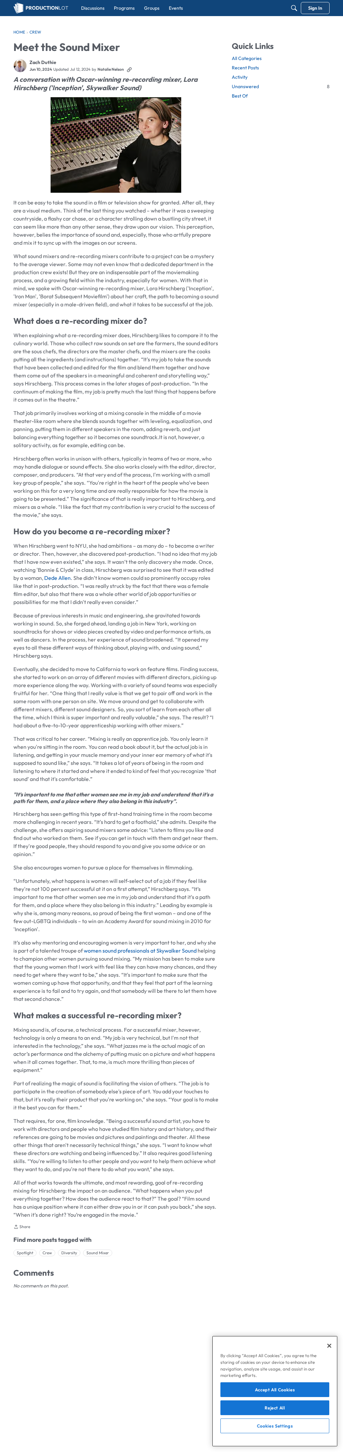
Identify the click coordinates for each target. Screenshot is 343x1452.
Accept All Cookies (275, 1389)
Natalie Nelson (110, 69)
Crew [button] (47, 1252)
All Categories (247, 58)
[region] (275, 1391)
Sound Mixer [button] (97, 1252)
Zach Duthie (42, 62)
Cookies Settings (275, 1426)
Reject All (275, 1407)
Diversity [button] (69, 1252)
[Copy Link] (129, 69)
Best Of (240, 96)
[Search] (294, 8)
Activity (240, 77)
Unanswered (281, 86)
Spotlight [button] (25, 1252)
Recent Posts (245, 68)
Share (21, 1227)
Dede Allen (57, 577)
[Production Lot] (40, 8)
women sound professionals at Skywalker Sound (140, 950)
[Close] (329, 1345)
